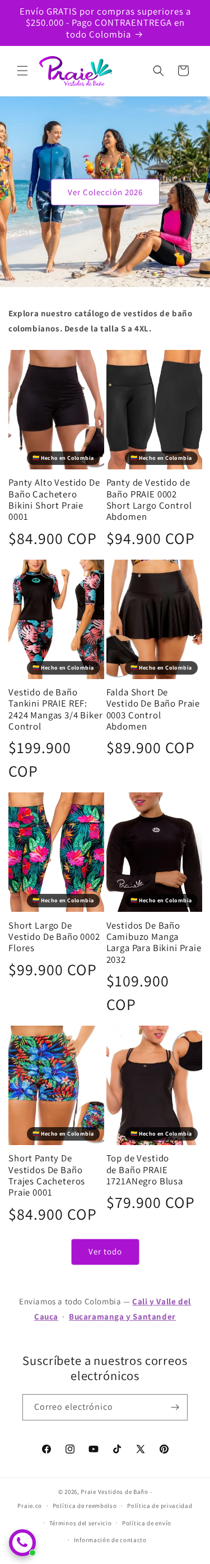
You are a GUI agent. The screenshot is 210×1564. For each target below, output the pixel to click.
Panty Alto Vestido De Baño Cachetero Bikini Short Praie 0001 (54, 500)
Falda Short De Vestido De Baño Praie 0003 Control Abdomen (153, 709)
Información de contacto (110, 1540)
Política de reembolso (85, 1506)
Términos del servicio (80, 1523)
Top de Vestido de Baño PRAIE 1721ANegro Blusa (144, 1169)
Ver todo (105, 1251)
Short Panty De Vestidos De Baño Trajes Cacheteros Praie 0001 (46, 1175)
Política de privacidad (159, 1506)
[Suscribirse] (174, 1407)
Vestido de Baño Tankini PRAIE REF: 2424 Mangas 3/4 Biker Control (55, 709)
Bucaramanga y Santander (122, 1316)
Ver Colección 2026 (105, 191)
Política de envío (146, 1523)
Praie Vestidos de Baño (114, 1492)
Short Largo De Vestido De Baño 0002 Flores (54, 937)
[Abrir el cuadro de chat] (22, 1542)
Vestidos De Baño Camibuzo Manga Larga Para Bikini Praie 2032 (154, 943)
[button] (22, 70)
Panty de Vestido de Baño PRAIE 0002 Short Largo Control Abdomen (149, 500)
